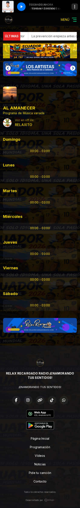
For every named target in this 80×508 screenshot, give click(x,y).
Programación (40, 447)
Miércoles (12, 216)
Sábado (10, 293)
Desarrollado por (34, 500)
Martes (10, 191)
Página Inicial (40, 438)
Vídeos (40, 455)
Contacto (40, 481)
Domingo (11, 139)
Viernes (10, 268)
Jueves (10, 242)
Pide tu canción (40, 473)
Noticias (40, 464)
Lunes (9, 165)
